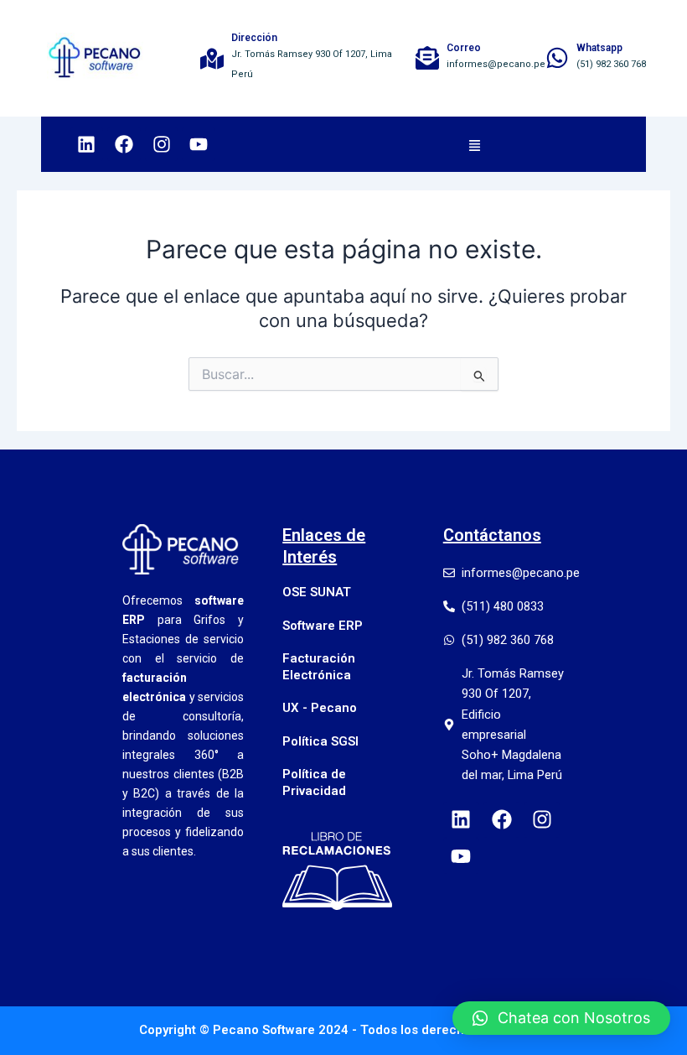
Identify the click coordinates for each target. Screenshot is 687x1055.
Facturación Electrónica (318, 667)
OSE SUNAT (316, 592)
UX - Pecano (319, 707)
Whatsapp (599, 48)
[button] (474, 144)
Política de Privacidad (314, 782)
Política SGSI (320, 741)
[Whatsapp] (557, 58)
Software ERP (322, 625)
